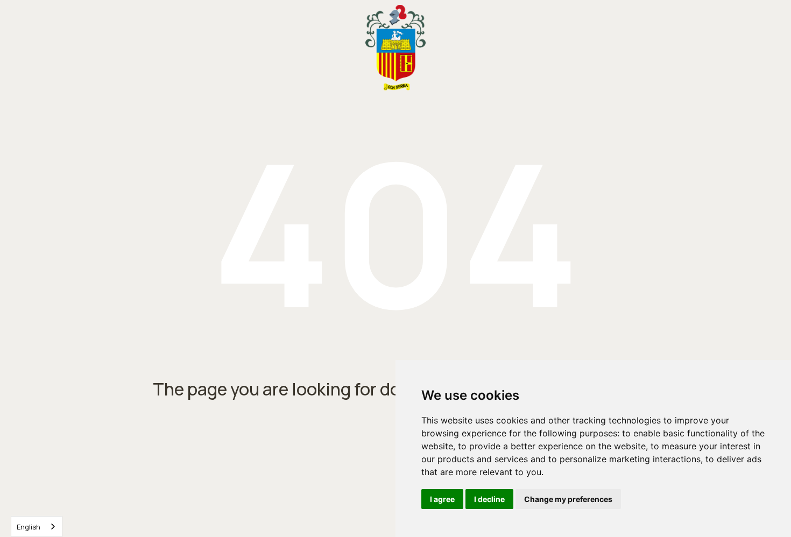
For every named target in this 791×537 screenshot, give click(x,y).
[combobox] (36, 526)
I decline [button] (489, 499)
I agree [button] (442, 499)
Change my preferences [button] (568, 499)
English (28, 527)
